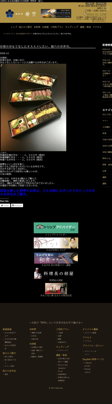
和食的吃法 (62, 374)
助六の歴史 (9, 357)
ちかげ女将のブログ (23, 34)
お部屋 (45, 27)
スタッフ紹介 (10, 366)
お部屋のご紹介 (37, 347)
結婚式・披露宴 (37, 357)
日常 (104, 171)
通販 (104, 177)
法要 (59, 336)
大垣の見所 (107, 140)
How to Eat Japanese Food (63, 368)
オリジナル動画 (90, 333)
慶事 (59, 339)
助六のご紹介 (25, 27)
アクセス (101, 3)
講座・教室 (85, 27)
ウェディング (71, 27)
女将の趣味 (107, 152)
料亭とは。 (107, 158)
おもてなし (107, 114)
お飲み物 (34, 339)
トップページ (8, 34)
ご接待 (60, 333)
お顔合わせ (62, 342)
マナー (105, 121)
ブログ (89, 3)
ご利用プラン (56, 27)
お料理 (37, 27)
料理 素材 (107, 165)
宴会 (6, 374)
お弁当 (33, 336)
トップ (14, 27)
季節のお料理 (36, 333)
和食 (104, 133)
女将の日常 (107, 146)
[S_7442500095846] (33, 150)
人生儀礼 (106, 127)
